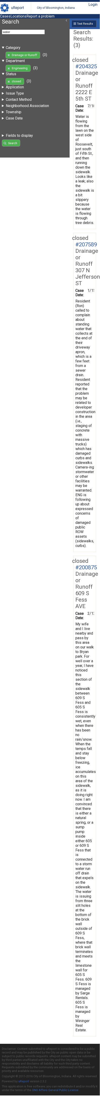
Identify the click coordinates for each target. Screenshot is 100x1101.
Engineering (20, 68)
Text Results (85, 23)
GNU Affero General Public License (55, 1090)
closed (16, 81)
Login (92, 4)
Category (13, 47)
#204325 (86, 66)
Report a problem (40, 16)
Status (11, 74)
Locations (18, 16)
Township (13, 112)
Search (12, 143)
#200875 (86, 567)
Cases (5, 16)
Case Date (14, 118)
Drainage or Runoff (24, 55)
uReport (17, 8)
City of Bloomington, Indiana (56, 7)
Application (15, 87)
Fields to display (19, 135)
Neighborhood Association (27, 106)
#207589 (86, 244)
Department (15, 61)
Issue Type (15, 93)
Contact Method (19, 99)
